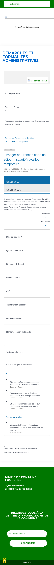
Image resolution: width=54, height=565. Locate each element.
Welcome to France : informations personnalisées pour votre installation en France (26, 427)
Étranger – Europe (12, 107)
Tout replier (45, 214)
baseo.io (26, 452)
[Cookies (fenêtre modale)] (4, 560)
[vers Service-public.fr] (37, 80)
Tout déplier (45, 221)
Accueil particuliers (12, 93)
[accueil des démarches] (27, 72)
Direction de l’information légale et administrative (20, 448)
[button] (27, 34)
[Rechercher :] (27, 4)
